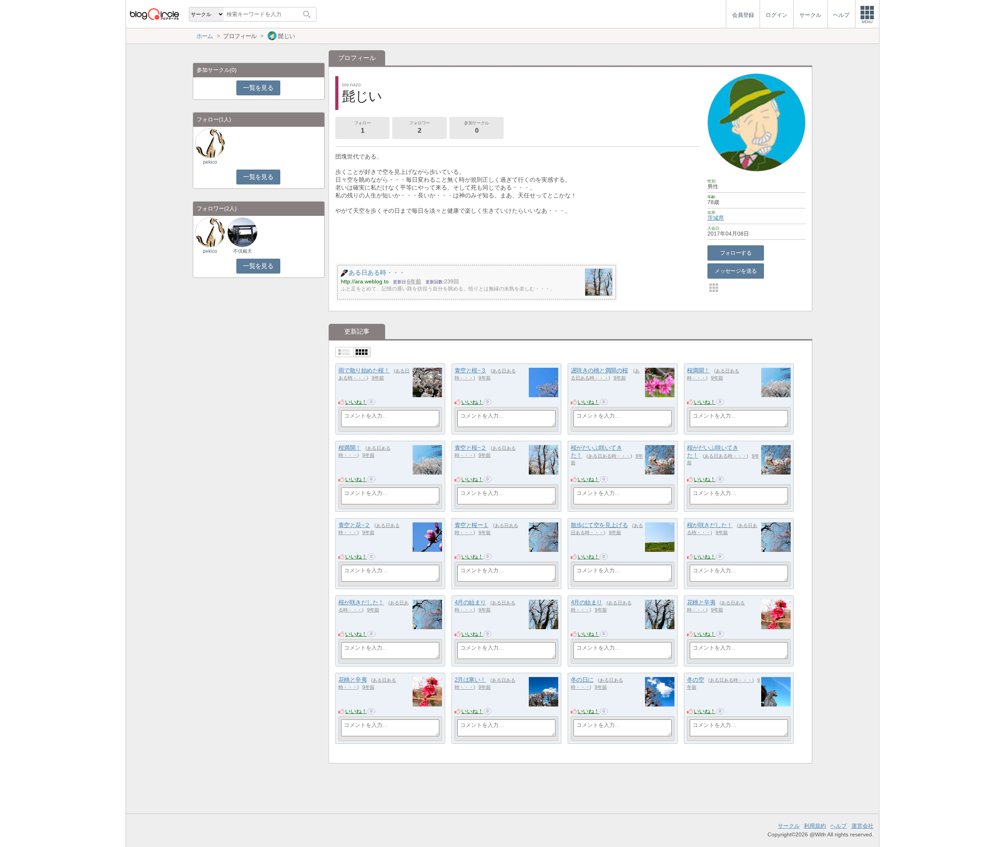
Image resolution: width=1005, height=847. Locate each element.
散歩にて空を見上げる (599, 525)
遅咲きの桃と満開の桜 (599, 370)
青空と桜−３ (470, 370)
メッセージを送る (735, 271)
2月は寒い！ (470, 679)
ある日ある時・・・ (609, 456)
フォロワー (419, 127)
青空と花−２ (354, 525)
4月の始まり (470, 602)
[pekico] (210, 143)
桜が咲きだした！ (710, 525)
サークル (789, 826)
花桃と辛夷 (701, 602)
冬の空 (695, 679)
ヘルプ (838, 826)
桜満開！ (698, 370)
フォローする (736, 253)
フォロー (362, 127)
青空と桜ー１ (472, 525)
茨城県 (715, 218)
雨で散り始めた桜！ (364, 370)
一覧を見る (258, 87)
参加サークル (476, 127)
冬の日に (582, 679)
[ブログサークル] (154, 14)
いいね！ (356, 402)
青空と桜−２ (470, 447)
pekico (210, 162)
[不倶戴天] (242, 232)
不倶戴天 (242, 251)
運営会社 (862, 826)
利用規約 (815, 826)
